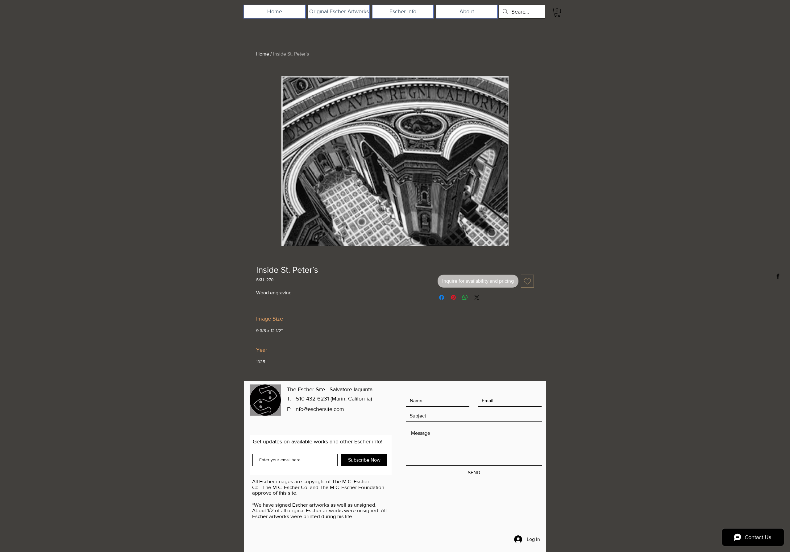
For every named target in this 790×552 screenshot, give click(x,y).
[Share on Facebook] (441, 297)
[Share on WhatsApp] (465, 297)
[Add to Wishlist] (527, 281)
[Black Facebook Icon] (778, 276)
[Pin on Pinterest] (453, 297)
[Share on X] (476, 297)
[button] (557, 12)
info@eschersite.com (319, 409)
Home (262, 53)
